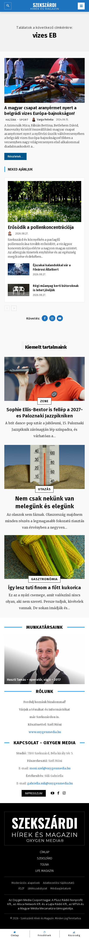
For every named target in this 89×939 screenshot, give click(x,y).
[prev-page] (7, 308)
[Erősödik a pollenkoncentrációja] (44, 201)
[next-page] (14, 308)
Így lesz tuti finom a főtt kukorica (44, 587)
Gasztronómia (44, 579)
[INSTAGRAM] (64, 793)
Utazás (44, 489)
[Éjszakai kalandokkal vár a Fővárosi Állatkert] (18, 269)
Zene (44, 401)
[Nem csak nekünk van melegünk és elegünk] (44, 467)
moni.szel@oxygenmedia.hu (49, 768)
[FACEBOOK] (58, 793)
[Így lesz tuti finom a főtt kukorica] (44, 557)
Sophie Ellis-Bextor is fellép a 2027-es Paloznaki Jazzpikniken (44, 413)
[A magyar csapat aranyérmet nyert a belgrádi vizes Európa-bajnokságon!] (44, 80)
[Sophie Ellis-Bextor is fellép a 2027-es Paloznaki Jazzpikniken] (44, 379)
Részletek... (15, 156)
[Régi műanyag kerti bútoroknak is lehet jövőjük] (18, 290)
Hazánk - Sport (17, 119)
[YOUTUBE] (52, 793)
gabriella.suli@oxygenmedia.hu (50, 783)
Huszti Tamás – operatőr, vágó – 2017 (34, 680)
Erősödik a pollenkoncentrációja (41, 227)
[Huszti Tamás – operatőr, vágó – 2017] (44, 659)
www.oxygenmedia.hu (45, 732)
